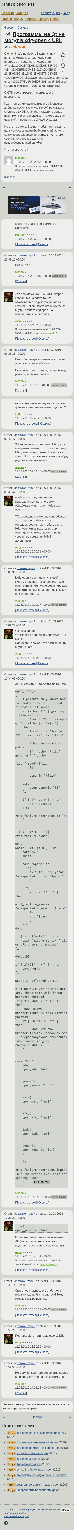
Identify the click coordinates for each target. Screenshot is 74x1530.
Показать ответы (27, 423)
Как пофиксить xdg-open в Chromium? (42, 1475)
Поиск (54, 19)
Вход (66, 13)
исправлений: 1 (48, 1264)
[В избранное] (63, 55)
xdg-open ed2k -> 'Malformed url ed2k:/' (41, 1432)
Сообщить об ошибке (15, 1513)
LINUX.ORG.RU (17, 4)
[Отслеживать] (63, 65)
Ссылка (10, 176)
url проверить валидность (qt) (36, 1490)
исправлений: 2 (48, 333)
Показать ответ (26, 244)
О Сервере (9, 1509)
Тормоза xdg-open (29, 1464)
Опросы (31, 19)
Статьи (6, 19)
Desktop (22, 27)
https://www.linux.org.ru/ (16, 1516)
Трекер (43, 19)
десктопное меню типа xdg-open (38, 1484)
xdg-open (19, 46)
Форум (18, 19)
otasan (19, 157)
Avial (18, 321)
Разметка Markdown (49, 1509)
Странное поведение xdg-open (37, 1442)
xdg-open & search (29, 1458)
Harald (19, 234)
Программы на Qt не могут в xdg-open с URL (34, 37)
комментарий (26, 255)
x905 (18, 414)
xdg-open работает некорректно (38, 1447)
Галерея (22, 13)
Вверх (65, 1510)
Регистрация (50, 13)
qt (10, 46)
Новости (7, 13)
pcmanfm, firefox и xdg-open (34, 1469)
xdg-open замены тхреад (33, 1453)
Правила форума (26, 1509)
